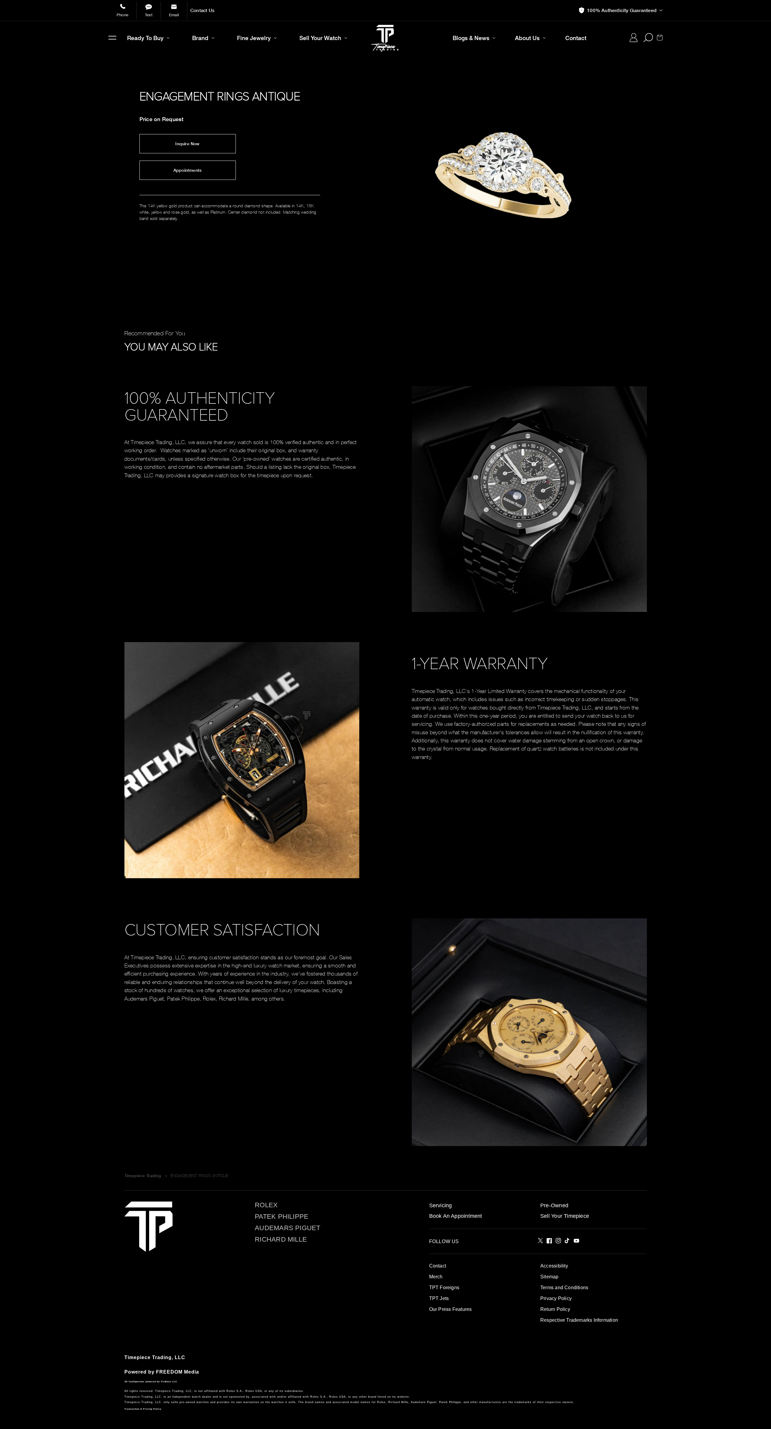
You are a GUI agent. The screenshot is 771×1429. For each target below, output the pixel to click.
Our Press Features (450, 1309)
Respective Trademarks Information (579, 1320)
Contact (437, 1265)
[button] (112, 37)
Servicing (440, 1205)
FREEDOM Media (177, 1371)
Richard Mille (281, 1239)
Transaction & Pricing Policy (142, 1409)
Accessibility (554, 1265)
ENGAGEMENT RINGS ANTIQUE (199, 1175)
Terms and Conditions (564, 1287)
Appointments (187, 170)
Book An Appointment (455, 1216)
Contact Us (202, 10)
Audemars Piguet (287, 1228)
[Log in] (633, 37)
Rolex (266, 1205)
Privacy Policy (556, 1298)
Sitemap (549, 1276)
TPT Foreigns (444, 1287)
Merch (436, 1276)
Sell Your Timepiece (564, 1216)
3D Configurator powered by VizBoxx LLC (150, 1381)
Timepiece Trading (142, 1175)
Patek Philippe (281, 1216)
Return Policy (555, 1309)
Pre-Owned (554, 1205)
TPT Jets (439, 1298)
